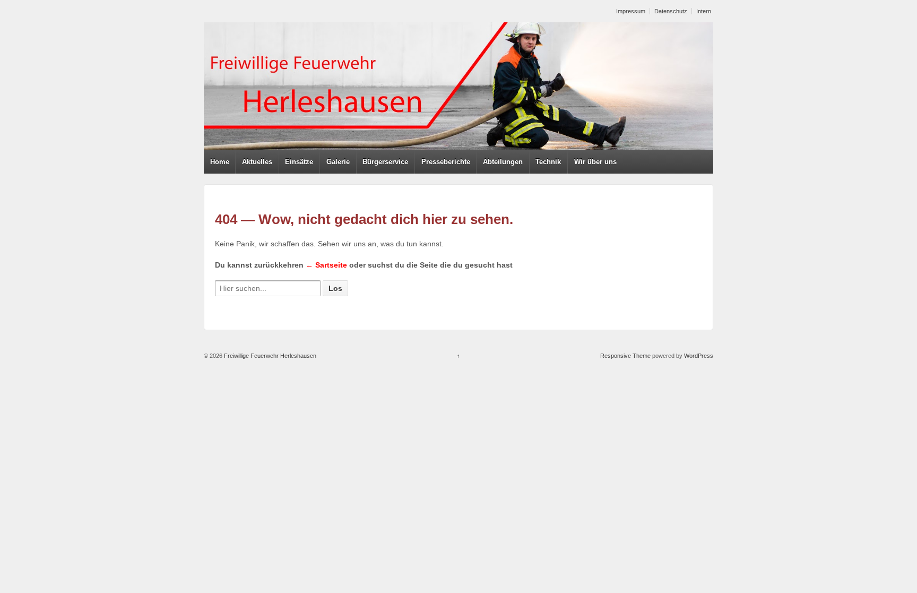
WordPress (698, 356)
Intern (703, 11)
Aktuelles (257, 162)
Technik (548, 162)
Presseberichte (445, 162)
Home (219, 162)
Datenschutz (670, 11)
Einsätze (299, 162)
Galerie (338, 162)
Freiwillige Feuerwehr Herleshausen (269, 356)
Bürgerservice (385, 162)
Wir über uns (595, 162)
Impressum (630, 11)
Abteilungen (503, 162)
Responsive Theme (625, 356)
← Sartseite (326, 265)
